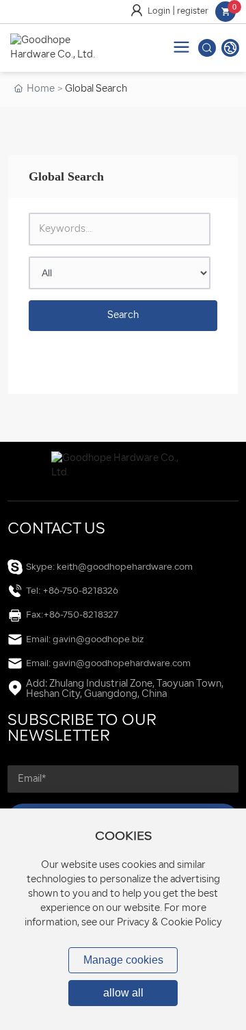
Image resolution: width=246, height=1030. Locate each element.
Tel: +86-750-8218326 (72, 591)
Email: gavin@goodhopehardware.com (108, 663)
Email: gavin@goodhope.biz (85, 639)
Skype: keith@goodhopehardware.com (109, 567)
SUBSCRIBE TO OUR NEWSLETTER (82, 729)
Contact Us (56, 530)
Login (160, 12)
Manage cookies (123, 960)
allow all (123, 993)
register (192, 12)
